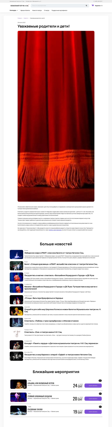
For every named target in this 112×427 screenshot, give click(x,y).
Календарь (13, 10)
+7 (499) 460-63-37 (97, 1)
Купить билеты (93, 385)
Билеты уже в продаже (55, 230)
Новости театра (37, 10)
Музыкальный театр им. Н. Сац (19, 6)
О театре (46, 10)
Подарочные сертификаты (59, 10)
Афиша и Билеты (25, 10)
